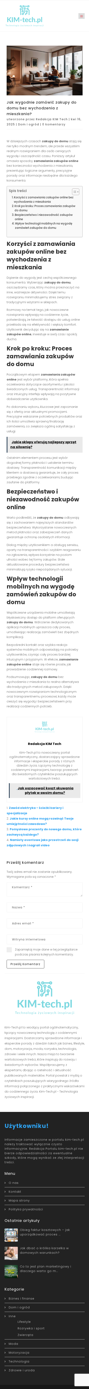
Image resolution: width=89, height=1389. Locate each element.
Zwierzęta (25, 1335)
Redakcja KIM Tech (52, 119)
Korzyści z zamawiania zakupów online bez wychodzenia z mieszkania (43, 199)
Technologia (19, 1361)
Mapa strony (19, 1200)
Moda (13, 1344)
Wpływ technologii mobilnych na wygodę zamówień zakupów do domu (43, 226)
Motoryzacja (19, 1353)
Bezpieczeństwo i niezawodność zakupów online (44, 217)
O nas (14, 1183)
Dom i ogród (28, 124)
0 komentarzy (53, 124)
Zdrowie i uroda (22, 1370)
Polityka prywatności (26, 1209)
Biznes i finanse (21, 1298)
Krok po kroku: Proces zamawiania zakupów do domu (44, 208)
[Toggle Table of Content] (73, 191)
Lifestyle (24, 1322)
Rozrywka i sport (31, 1328)
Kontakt (15, 1192)
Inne (12, 1316)
